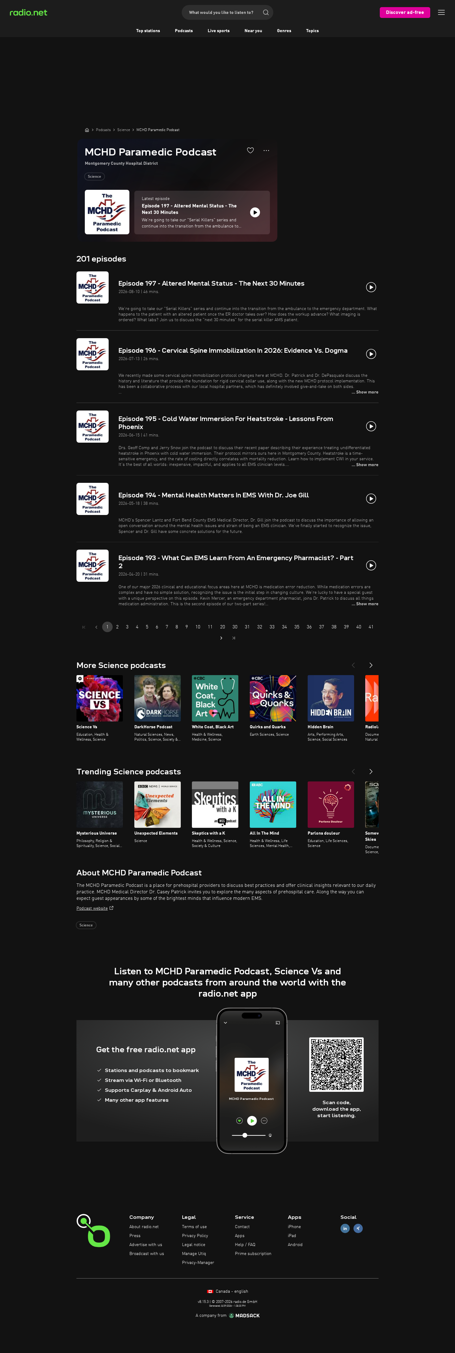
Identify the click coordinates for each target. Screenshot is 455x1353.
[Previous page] (96, 627)
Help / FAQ (245, 1245)
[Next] (371, 662)
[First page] (84, 627)
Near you (253, 31)
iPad (292, 1236)
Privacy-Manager (198, 1263)
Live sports (219, 31)
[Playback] (255, 212)
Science (94, 177)
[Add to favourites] (250, 150)
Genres (284, 31)
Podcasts (184, 31)
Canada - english (231, 1291)
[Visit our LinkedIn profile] (345, 1228)
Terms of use (194, 1227)
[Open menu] (441, 12)
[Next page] (221, 638)
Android (295, 1245)
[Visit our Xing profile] (358, 1228)
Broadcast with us (146, 1254)
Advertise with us (145, 1245)
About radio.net (144, 1227)
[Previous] (353, 662)
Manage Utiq (194, 1254)
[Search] (266, 12)
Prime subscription (253, 1254)
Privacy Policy (195, 1236)
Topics (312, 31)
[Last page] (234, 638)
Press (135, 1236)
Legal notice (193, 1245)
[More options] (266, 150)
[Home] (86, 129)
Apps (240, 1236)
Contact (242, 1227)
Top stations (148, 31)
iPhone (294, 1227)
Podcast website (92, 908)
